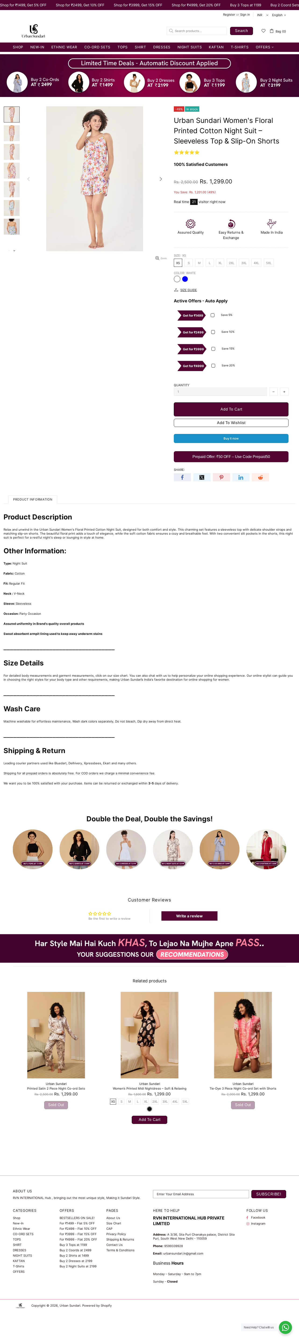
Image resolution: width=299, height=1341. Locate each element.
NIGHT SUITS (22, 1255)
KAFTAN (19, 1261)
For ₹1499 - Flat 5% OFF (77, 1223)
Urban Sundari (33, 30)
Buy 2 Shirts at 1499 (74, 1255)
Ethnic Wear (21, 1228)
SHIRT (17, 1245)
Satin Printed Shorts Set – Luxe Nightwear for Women (243, 1088)
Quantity (181, 385)
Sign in (245, 14)
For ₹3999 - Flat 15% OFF (78, 1234)
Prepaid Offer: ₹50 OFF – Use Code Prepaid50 (231, 457)
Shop (16, 1218)
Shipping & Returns (120, 1239)
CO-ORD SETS (23, 1234)
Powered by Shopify (97, 1305)
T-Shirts (18, 1266)
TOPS (17, 1239)
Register (229, 14)
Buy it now (231, 438)
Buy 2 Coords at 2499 (75, 1250)
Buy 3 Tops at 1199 (73, 1245)
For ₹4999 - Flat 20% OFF (78, 1239)
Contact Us (114, 1245)
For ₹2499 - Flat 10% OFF (78, 1228)
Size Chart (113, 1223)
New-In (18, 1223)
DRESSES (19, 1250)
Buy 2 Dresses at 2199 (76, 1261)
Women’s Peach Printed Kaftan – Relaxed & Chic (149, 1088)
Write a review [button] (189, 916)
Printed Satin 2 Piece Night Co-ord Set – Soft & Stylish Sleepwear (56, 1088)
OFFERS (19, 1271)
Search (241, 31)
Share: (179, 470)
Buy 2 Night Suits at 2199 (78, 1266)
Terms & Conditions (120, 1250)
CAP (109, 1228)
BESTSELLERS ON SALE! (77, 1218)
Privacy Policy (116, 1234)
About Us (113, 1218)
